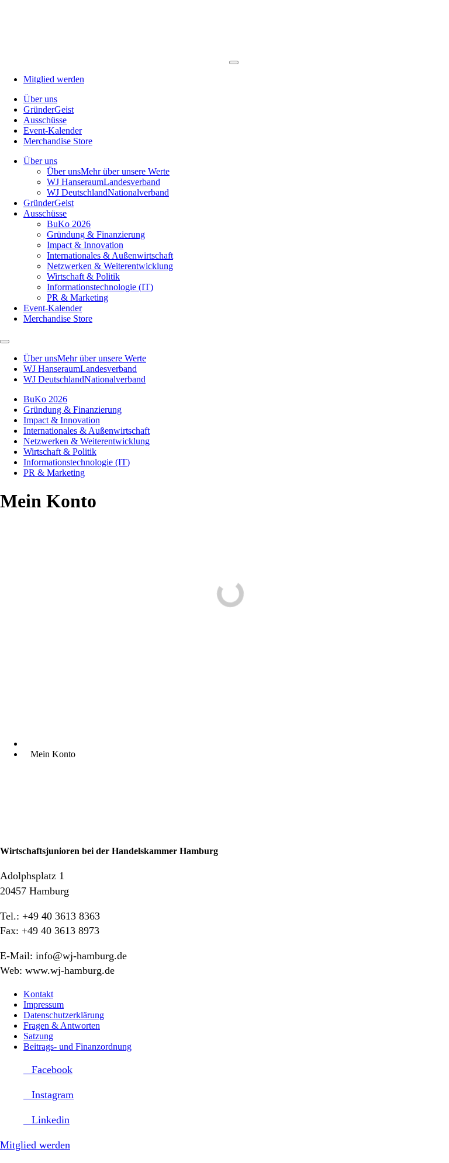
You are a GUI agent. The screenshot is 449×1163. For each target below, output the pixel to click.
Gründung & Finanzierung (96, 234)
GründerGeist (48, 109)
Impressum (43, 1004)
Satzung (38, 1036)
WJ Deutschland (108, 192)
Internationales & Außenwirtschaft (110, 255)
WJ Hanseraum (103, 182)
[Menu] (234, 62)
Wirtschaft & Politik (83, 276)
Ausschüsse (45, 120)
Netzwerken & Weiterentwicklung (110, 266)
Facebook (52, 1069)
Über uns (40, 99)
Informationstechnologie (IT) (100, 287)
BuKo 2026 (69, 224)
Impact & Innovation (85, 245)
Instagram (53, 1095)
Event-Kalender (52, 130)
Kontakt (38, 994)
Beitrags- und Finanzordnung (77, 1046)
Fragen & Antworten (61, 1025)
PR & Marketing (77, 297)
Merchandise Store (57, 141)
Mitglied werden (53, 79)
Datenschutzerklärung (63, 1015)
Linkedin (51, 1120)
